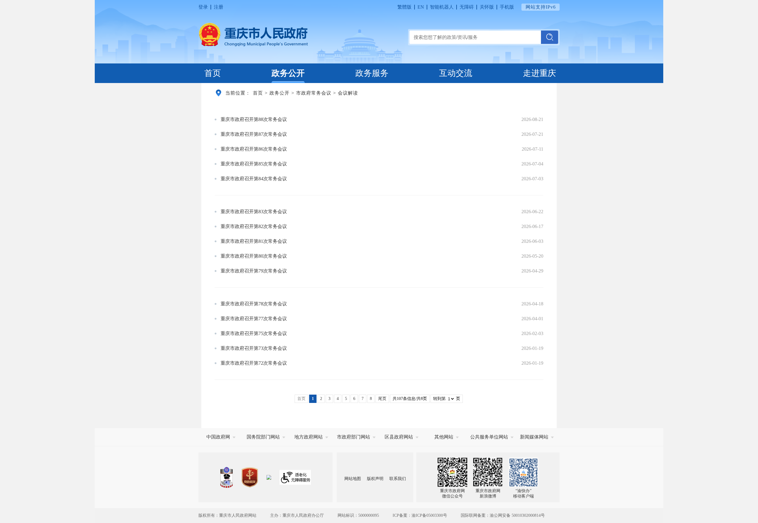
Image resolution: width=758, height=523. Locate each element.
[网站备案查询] (226, 477)
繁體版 (404, 6)
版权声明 (375, 478)
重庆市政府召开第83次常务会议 (254, 211)
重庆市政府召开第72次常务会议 (254, 363)
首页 (212, 73)
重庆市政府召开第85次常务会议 (254, 163)
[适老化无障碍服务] (295, 477)
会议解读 (348, 92)
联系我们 (397, 478)
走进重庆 (539, 73)
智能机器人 (442, 6)
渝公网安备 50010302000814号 (517, 515)
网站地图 (352, 478)
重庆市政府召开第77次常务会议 (254, 318)
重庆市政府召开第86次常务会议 (254, 149)
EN (420, 6)
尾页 (382, 398)
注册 (218, 6)
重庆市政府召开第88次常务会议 (254, 119)
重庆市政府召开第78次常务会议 (254, 303)
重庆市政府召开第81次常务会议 (254, 241)
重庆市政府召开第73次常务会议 (254, 348)
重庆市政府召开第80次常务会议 (254, 256)
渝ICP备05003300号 (429, 515)
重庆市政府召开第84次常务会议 (254, 178)
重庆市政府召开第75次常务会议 (254, 333)
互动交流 (455, 73)
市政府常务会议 (313, 92)
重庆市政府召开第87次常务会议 (254, 134)
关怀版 (487, 6)
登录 (203, 6)
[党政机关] (249, 477)
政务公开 (288, 73)
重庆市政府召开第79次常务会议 (254, 270)
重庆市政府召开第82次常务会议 (254, 226)
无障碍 (467, 6)
